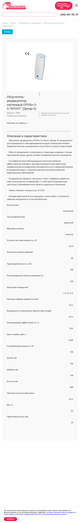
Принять (10, 519)
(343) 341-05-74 (69, 14)
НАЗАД (7, 32)
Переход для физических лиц (62, 6)
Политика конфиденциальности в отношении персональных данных (41, 514)
